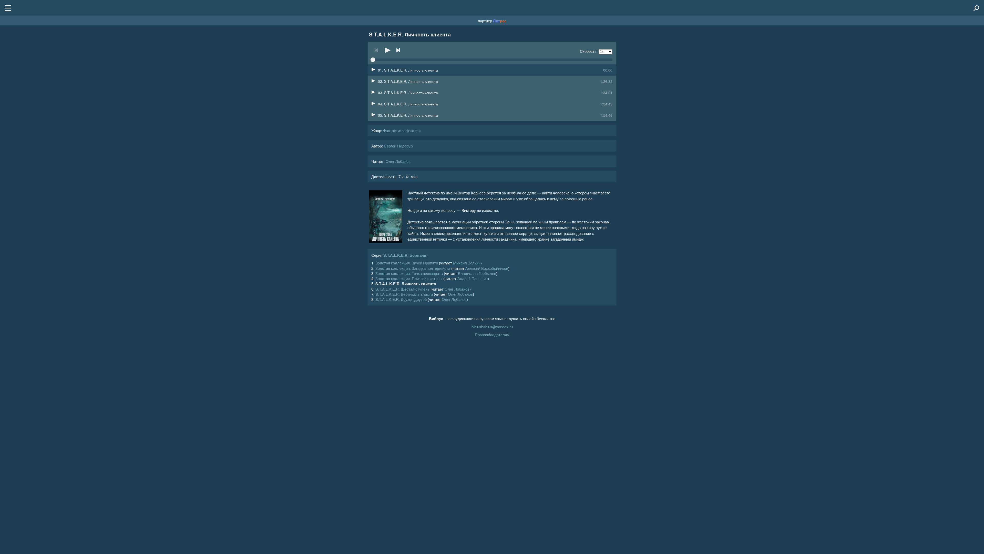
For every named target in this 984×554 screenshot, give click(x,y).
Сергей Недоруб (398, 146)
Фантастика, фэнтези (402, 130)
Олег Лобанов (398, 161)
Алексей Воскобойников (486, 268)
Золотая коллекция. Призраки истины (408, 278)
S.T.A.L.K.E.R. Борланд (404, 255)
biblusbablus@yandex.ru (492, 326)
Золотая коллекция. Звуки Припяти (406, 262)
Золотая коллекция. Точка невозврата (409, 273)
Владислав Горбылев (477, 273)
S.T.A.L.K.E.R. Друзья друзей (401, 299)
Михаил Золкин (466, 262)
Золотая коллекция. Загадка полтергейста (412, 268)
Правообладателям (492, 334)
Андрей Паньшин (472, 278)
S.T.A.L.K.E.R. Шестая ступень (402, 289)
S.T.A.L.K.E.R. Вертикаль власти (404, 294)
